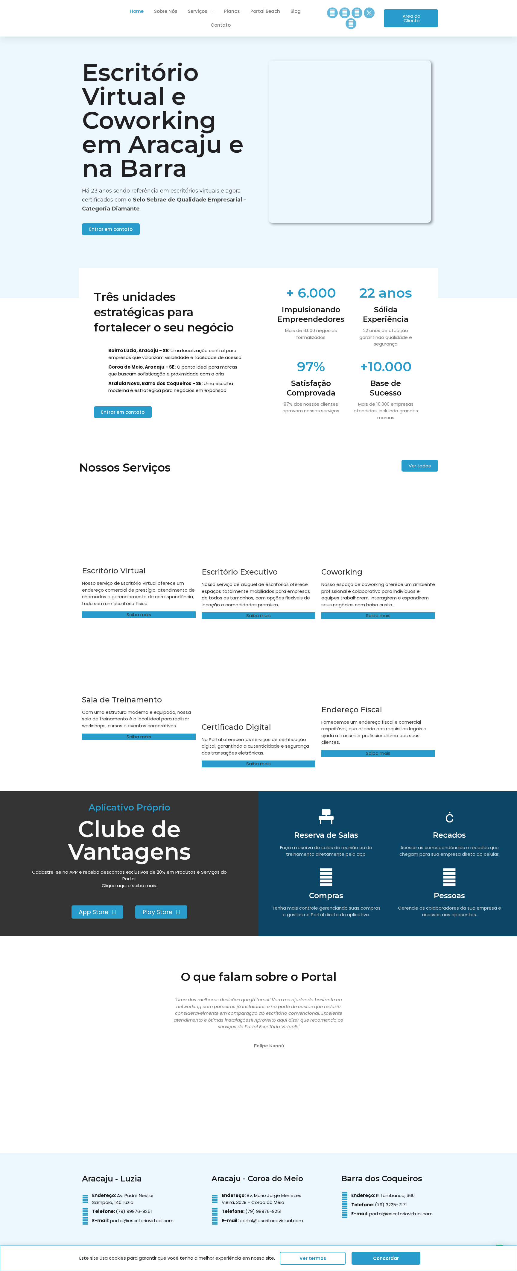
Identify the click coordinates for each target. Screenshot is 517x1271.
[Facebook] (344, 12)
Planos (232, 11)
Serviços (197, 11)
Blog (296, 11)
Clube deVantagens (129, 840)
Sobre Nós (165, 11)
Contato (221, 25)
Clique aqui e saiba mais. (129, 885)
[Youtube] (351, 23)
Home (137, 11)
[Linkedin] (357, 12)
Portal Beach (265, 11)
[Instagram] (332, 12)
